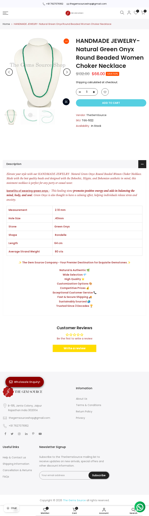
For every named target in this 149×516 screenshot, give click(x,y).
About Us (81, 399)
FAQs (6, 476)
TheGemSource (96, 115)
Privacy (80, 418)
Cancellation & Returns (17, 470)
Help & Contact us (14, 457)
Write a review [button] (75, 348)
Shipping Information (16, 464)
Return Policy (84, 411)
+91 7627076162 (54, 3)
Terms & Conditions (88, 405)
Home (6, 24)
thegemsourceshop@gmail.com (88, 3)
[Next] (67, 72)
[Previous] (9, 72)
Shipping (81, 82)
